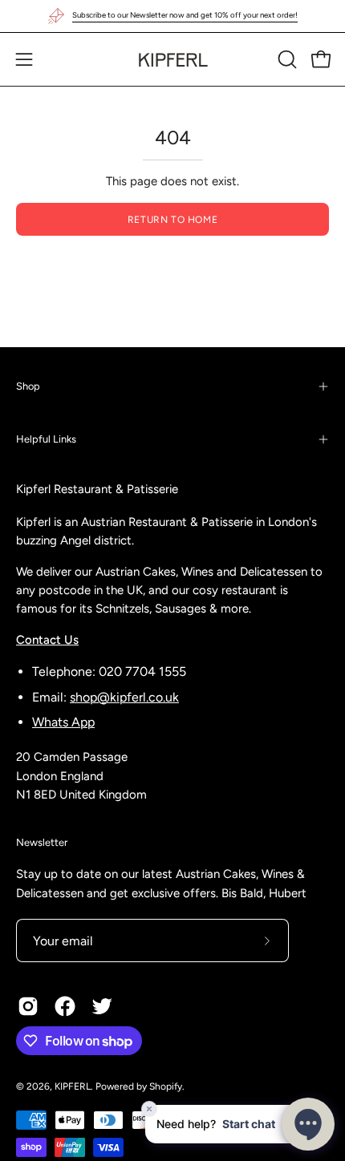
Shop (28, 386)
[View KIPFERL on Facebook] (65, 1006)
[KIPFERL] (172, 59)
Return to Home (172, 219)
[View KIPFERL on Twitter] (102, 1006)
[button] (285, 59)
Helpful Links (46, 439)
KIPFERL (73, 1086)
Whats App (63, 722)
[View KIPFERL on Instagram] (28, 1006)
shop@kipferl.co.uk (124, 697)
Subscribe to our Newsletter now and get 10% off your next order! (185, 14)
